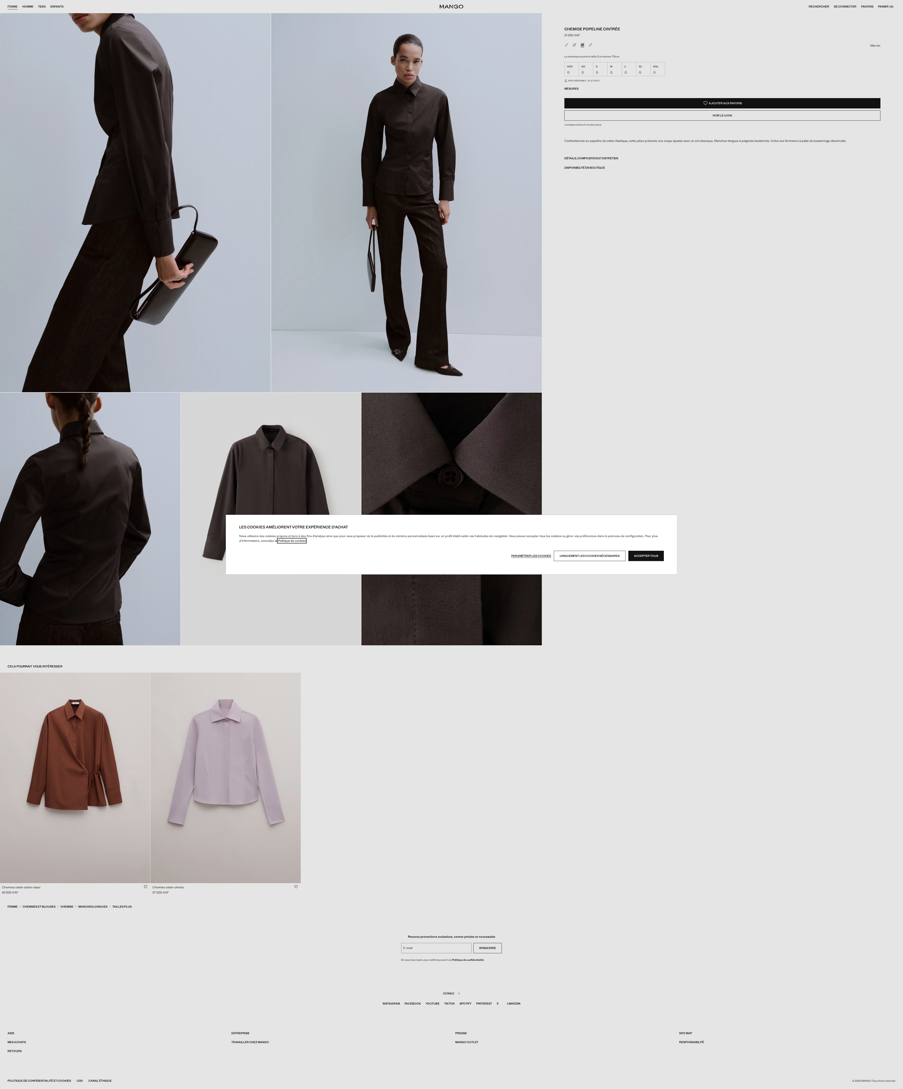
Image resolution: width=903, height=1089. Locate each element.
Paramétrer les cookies (531, 556)
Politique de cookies (292, 541)
